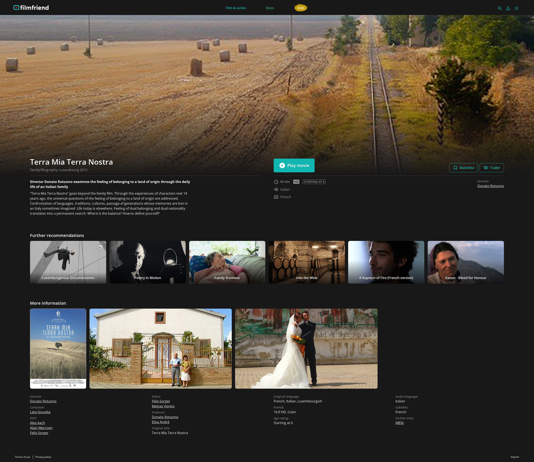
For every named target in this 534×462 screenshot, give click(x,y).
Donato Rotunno (490, 186)
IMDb (399, 423)
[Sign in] (508, 8)
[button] (516, 8)
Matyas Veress (163, 406)
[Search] (500, 8)
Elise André (160, 422)
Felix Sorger (39, 433)
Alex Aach (37, 423)
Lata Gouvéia (40, 412)
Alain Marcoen (41, 428)
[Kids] (301, 7)
